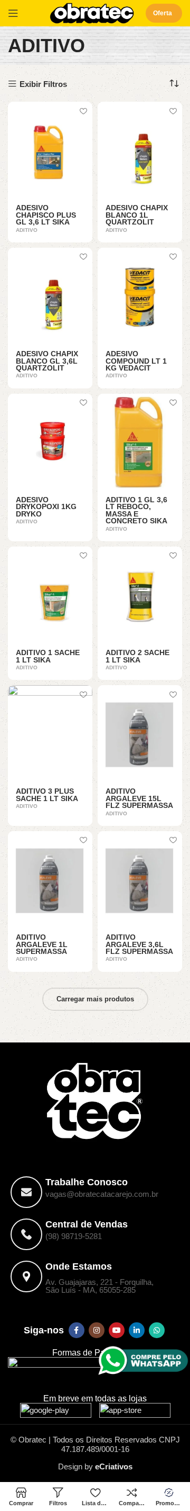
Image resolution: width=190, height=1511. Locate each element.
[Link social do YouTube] (117, 1330)
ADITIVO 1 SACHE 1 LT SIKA (48, 656)
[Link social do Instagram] (96, 1330)
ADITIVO (26, 230)
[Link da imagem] (55, 1412)
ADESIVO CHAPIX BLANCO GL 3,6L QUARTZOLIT (47, 361)
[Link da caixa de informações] (95, 1192)
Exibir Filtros (43, 84)
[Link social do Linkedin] (137, 1330)
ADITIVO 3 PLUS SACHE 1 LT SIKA (47, 795)
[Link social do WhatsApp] (157, 1330)
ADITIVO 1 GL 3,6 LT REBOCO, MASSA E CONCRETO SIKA (136, 510)
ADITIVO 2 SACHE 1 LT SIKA (137, 656)
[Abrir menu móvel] (13, 13)
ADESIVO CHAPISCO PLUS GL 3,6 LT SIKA (46, 215)
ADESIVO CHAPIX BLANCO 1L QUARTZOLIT (137, 215)
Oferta (162, 13)
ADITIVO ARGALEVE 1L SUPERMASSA (42, 944)
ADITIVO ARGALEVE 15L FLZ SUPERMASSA (139, 798)
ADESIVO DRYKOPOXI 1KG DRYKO (46, 507)
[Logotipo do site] (92, 12)
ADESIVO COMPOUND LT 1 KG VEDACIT (136, 361)
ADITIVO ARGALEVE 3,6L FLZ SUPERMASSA (139, 944)
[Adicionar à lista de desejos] (83, 111)
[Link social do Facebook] (76, 1330)
